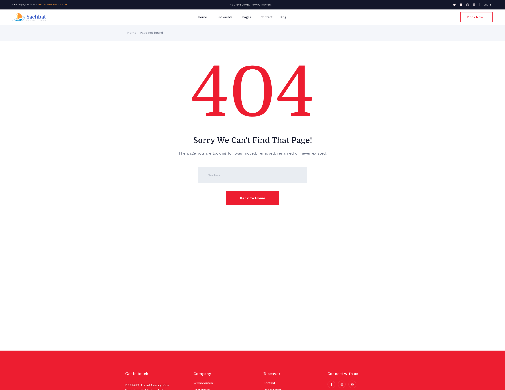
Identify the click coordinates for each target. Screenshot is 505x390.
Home (202, 17)
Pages (246, 17)
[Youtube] (352, 384)
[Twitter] (454, 4)
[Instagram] (467, 4)
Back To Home (252, 198)
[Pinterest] (474, 4)
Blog (283, 17)
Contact (266, 17)
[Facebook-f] (331, 384)
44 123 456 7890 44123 (52, 4)
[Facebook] (461, 4)
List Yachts (224, 17)
